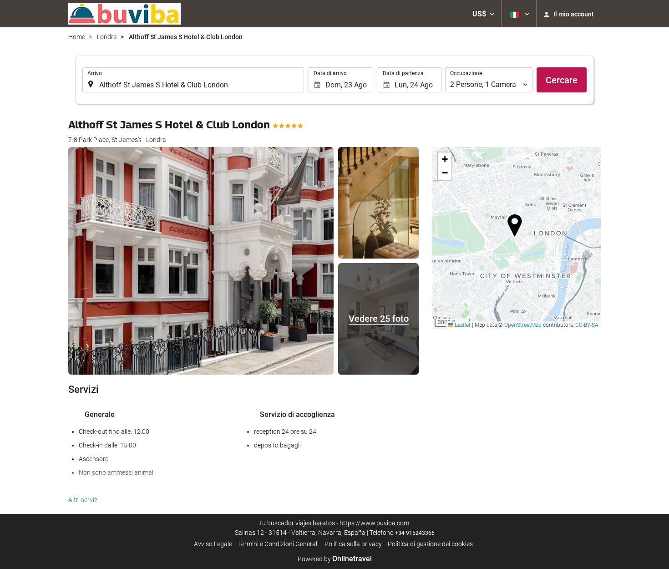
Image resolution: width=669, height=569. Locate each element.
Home (76, 37)
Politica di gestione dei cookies (430, 544)
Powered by (335, 559)
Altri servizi (83, 499)
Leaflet (462, 325)
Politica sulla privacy (353, 544)
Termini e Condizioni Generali (278, 544)
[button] (483, 13)
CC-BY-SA (586, 325)
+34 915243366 (415, 533)
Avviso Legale (213, 544)
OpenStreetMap (523, 325)
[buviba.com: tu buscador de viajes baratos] (124, 13)
